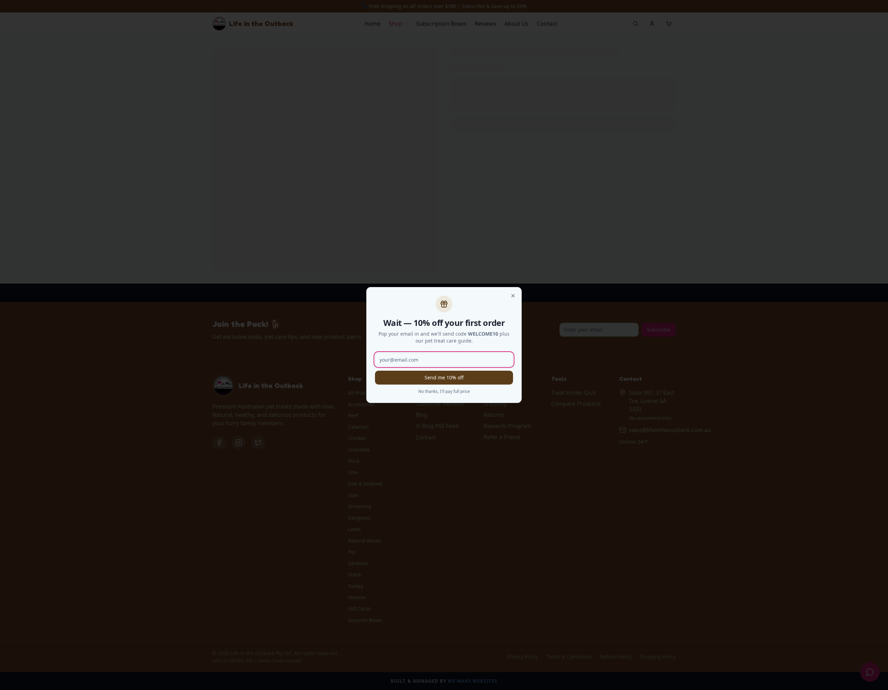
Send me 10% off (444, 377)
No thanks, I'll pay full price (444, 391)
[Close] (513, 295)
